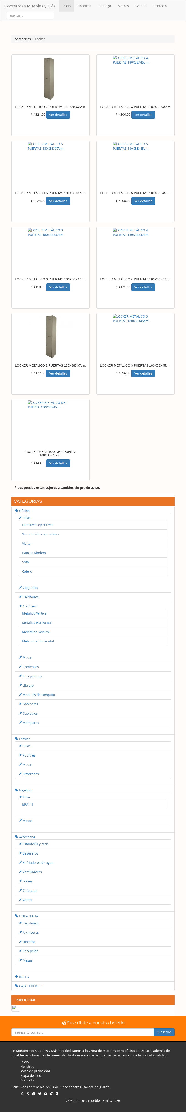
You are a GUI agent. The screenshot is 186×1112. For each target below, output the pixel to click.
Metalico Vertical (34, 613)
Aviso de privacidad (35, 1071)
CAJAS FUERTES (30, 986)
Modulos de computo (38, 695)
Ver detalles (58, 115)
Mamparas (30, 722)
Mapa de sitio (30, 1075)
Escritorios (30, 597)
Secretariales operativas (40, 534)
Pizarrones (30, 774)
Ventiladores (32, 872)
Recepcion (30, 951)
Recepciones (32, 676)
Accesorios (26, 837)
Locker (27, 881)
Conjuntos (30, 587)
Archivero (29, 606)
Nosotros (84, 6)
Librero (28, 685)
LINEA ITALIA (28, 916)
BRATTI (27, 804)
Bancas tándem (34, 553)
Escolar (24, 739)
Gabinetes (30, 704)
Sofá (25, 562)
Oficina (24, 511)
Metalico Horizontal (37, 622)
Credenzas (30, 667)
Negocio (24, 790)
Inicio (66, 6)
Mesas (27, 657)
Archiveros (30, 932)
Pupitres (28, 755)
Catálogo (104, 6)
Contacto (160, 6)
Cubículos (30, 713)
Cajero (27, 571)
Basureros (30, 853)
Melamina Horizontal (38, 641)
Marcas (123, 6)
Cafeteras (29, 890)
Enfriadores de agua (38, 862)
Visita (26, 543)
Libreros (28, 942)
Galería (141, 6)
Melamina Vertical (36, 632)
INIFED (23, 977)
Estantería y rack (35, 844)
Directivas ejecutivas (37, 525)
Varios (27, 900)
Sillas (26, 518)
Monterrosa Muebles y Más (30, 6)
